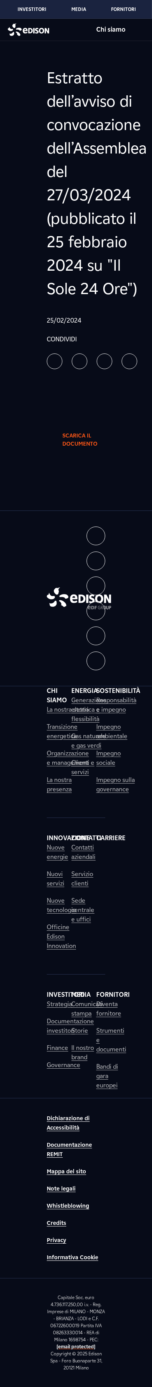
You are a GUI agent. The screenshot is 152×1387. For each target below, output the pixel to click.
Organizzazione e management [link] (68, 758)
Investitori (32, 9)
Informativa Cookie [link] (72, 1257)
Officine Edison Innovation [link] (61, 936)
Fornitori (123, 9)
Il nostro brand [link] (82, 1052)
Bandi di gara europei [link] (107, 1076)
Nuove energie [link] (57, 852)
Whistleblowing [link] (68, 1206)
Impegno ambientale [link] (111, 731)
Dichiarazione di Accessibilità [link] (68, 1123)
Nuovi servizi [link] (55, 878)
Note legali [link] (61, 1188)
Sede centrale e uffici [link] (82, 910)
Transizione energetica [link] (62, 731)
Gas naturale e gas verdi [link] (88, 740)
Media (78, 9)
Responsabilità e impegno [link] (116, 704)
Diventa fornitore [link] (108, 1008)
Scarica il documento (79, 439)
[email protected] (76, 1347)
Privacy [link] (56, 1240)
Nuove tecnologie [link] (61, 905)
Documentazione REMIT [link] (69, 1150)
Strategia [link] (59, 1004)
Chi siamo (110, 29)
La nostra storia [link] (68, 709)
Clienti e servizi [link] (82, 767)
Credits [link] (56, 1223)
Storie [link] (79, 1030)
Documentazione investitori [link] (70, 1025)
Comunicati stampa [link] (87, 1008)
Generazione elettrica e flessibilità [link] (88, 709)
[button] (54, 361)
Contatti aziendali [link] (83, 852)
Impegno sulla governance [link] (115, 784)
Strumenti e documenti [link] (111, 1040)
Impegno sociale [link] (108, 758)
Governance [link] (63, 1065)
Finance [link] (57, 1047)
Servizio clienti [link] (82, 878)
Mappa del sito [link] (66, 1171)
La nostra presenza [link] (59, 784)
